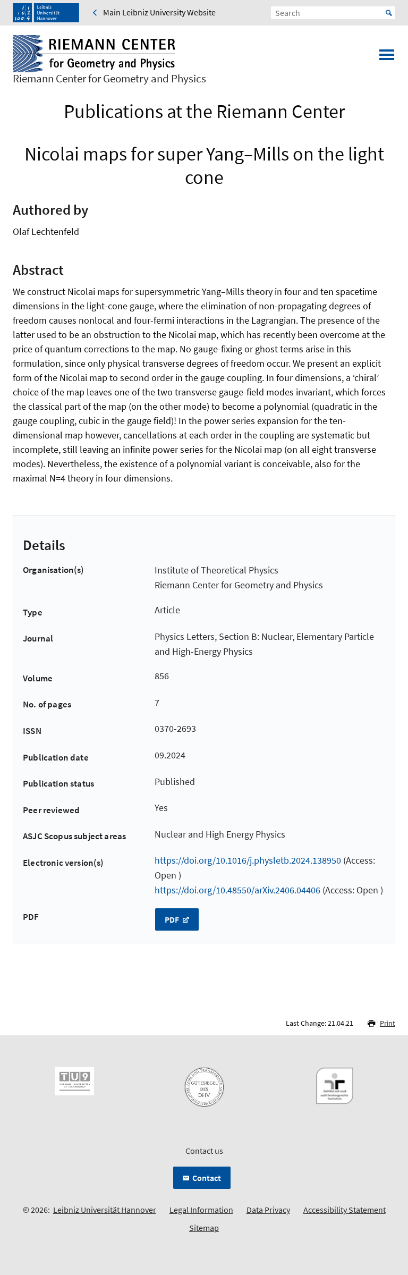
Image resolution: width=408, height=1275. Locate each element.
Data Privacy (268, 1209)
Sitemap (204, 1227)
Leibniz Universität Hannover (104, 1209)
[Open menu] (386, 58)
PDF (173, 919)
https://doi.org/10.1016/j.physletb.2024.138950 (248, 860)
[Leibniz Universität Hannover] (46, 12)
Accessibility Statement (344, 1209)
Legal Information (201, 1209)
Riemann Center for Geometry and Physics (109, 78)
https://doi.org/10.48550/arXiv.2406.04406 (237, 890)
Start (388, 12)
